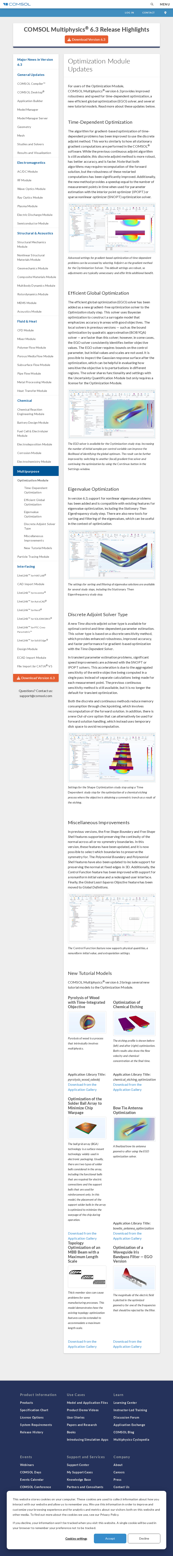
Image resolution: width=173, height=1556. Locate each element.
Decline (144, 1538)
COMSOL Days (30, 1472)
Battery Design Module (33, 422)
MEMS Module (27, 303)
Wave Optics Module (31, 189)
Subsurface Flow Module (33, 365)
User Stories (76, 1417)
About (118, 1465)
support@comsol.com (36, 696)
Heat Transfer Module (32, 390)
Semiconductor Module (33, 223)
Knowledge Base (79, 1479)
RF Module (24, 180)
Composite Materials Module (36, 277)
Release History (31, 1432)
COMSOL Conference (35, 1487)
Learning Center (125, 1402)
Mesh (21, 135)
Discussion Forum (126, 1417)
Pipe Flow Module (29, 373)
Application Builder (30, 101)
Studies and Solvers (30, 144)
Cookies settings (76, 1538)
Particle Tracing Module (33, 556)
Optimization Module (32, 480)
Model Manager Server (32, 118)
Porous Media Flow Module (35, 356)
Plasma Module (27, 206)
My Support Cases (80, 1472)
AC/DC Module (27, 171)
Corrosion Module (29, 453)
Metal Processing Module (34, 382)
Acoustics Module (29, 311)
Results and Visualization (34, 153)
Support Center (78, 1465)
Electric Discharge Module (35, 214)
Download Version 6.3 (88, 39)
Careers (119, 1472)
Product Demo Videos (83, 1410)
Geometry (24, 127)
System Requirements (36, 1425)
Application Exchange (129, 1425)
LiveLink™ (31, 575)
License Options (32, 1417)
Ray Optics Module (30, 197)
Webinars (27, 1465)
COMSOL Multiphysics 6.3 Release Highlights (86, 29)
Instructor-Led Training (130, 1410)
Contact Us (121, 1487)
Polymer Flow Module (31, 347)
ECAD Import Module (31, 657)
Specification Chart (34, 1410)
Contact (148, 12)
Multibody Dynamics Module (36, 285)
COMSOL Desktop (30, 92)
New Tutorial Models (38, 548)
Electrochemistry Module (34, 461)
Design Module (27, 649)
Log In (129, 12)
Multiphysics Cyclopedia (131, 1439)
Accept (110, 1538)
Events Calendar (32, 1479)
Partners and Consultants (85, 1487)
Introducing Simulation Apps (87, 1439)
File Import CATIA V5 (34, 666)
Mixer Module (26, 339)
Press (118, 1479)
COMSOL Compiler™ (31, 83)
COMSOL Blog (124, 1432)
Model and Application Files (87, 1402)
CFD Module (25, 330)
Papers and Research (82, 1425)
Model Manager (27, 109)
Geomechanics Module (32, 268)
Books (71, 1432)
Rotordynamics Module (32, 294)
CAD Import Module (31, 584)
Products (26, 1402)
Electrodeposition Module (34, 444)
